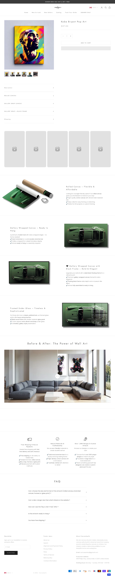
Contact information (50, 561)
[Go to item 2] (12, 74)
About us (46, 540)
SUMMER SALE (86, 12)
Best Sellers (48, 12)
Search (46, 543)
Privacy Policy (48, 549)
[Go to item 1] (6, 74)
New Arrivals (36, 12)
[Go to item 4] (24, 74)
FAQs (45, 552)
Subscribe (11, 553)
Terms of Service (49, 555)
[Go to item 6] (35, 74)
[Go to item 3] (18, 74)
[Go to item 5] (29, 74)
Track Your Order (71, 12)
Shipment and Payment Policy (53, 546)
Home (26, 12)
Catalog (59, 12)
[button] (86, 48)
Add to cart (86, 43)
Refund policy (48, 558)
